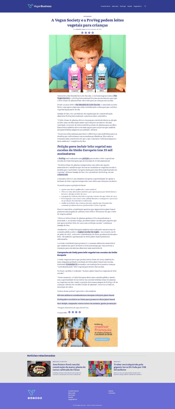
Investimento (105, 6)
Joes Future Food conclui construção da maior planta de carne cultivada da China (69, 367)
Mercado (115, 6)
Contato (111, 393)
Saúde (130, 6)
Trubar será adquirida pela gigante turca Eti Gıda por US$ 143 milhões (130, 367)
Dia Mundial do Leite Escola (88, 105)
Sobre (110, 391)
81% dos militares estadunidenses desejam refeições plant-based (85, 295)
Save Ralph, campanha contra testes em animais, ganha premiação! (86, 303)
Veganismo (138, 6)
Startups (123, 6)
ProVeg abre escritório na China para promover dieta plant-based (86, 299)
